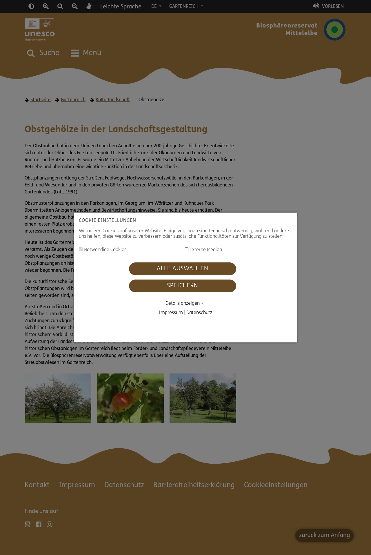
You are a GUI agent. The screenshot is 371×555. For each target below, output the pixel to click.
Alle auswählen (182, 269)
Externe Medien (205, 250)
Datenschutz (199, 313)
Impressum (171, 313)
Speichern (182, 286)
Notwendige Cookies (104, 250)
